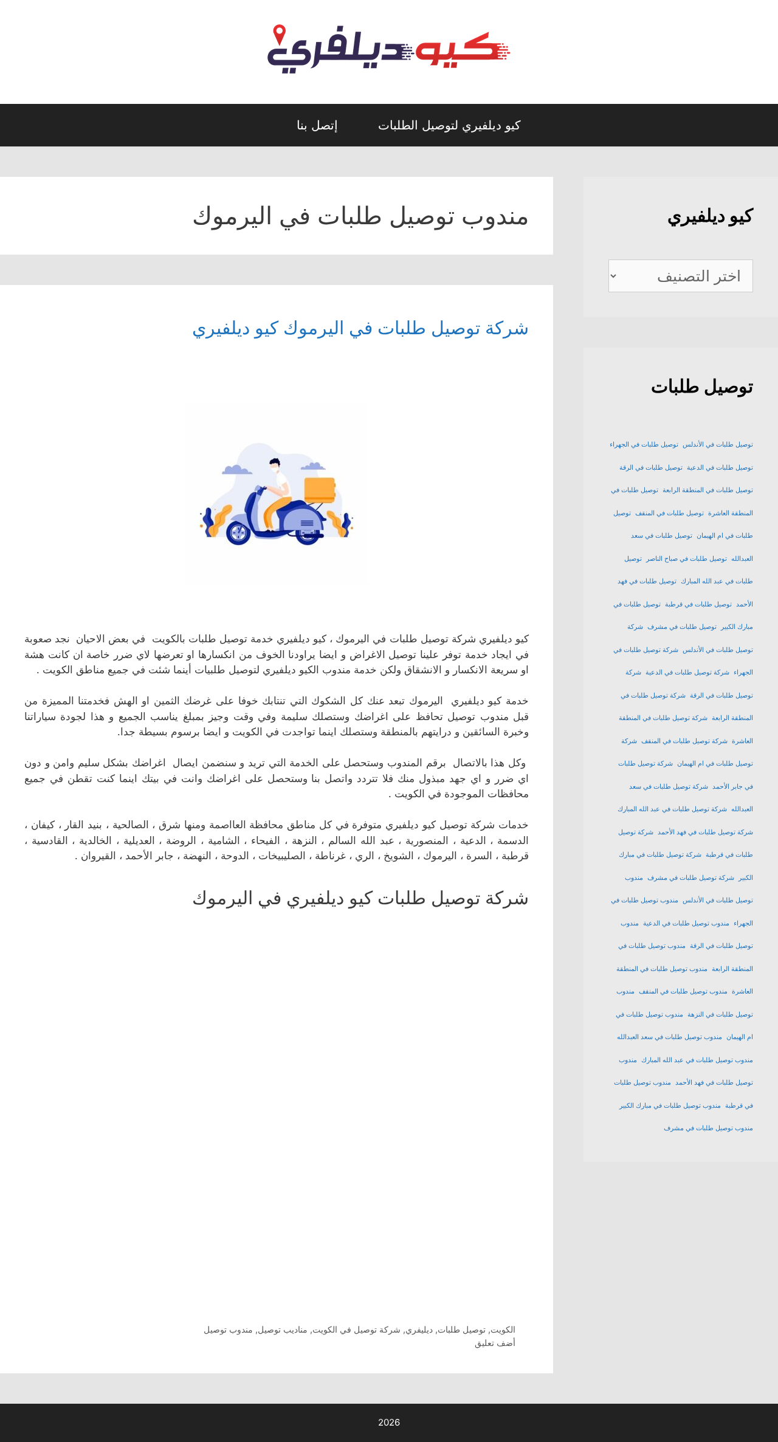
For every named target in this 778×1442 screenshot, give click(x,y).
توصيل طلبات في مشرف (682, 627)
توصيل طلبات (462, 1329)
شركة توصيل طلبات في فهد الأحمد (705, 832)
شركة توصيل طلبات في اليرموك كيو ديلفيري (360, 327)
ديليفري (419, 1329)
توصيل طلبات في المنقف (669, 513)
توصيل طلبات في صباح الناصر (686, 559)
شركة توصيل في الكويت (356, 1329)
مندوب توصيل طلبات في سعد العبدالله (669, 1037)
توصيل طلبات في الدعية (720, 468)
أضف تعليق (495, 1342)
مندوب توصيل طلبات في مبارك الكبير (670, 1106)
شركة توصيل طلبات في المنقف (684, 741)
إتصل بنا (317, 125)
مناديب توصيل (283, 1329)
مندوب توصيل (228, 1329)
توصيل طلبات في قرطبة (698, 604)
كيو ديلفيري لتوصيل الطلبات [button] (449, 125)
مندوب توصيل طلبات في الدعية (686, 923)
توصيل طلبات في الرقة (651, 468)
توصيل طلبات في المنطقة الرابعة (708, 490)
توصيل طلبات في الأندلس (718, 444)
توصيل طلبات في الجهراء (644, 444)
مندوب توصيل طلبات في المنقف (683, 991)
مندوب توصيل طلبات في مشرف (708, 1128)
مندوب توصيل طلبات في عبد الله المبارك (697, 1060)
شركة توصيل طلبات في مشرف (690, 878)
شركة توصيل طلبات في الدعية (687, 672)
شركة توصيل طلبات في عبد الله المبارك (672, 809)
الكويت (503, 1329)
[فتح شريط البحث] (265, 125)
